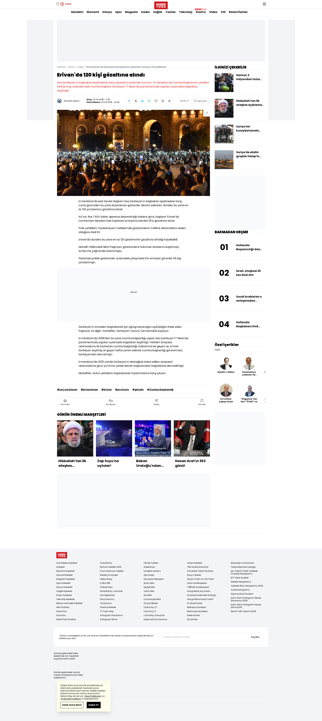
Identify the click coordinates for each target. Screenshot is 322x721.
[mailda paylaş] (156, 101)
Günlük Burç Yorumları (111, 591)
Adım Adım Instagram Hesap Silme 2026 (246, 606)
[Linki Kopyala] (169, 101)
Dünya (107, 12)
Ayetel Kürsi (149, 567)
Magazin (131, 12)
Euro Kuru (61, 615)
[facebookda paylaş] (129, 101)
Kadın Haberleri (64, 595)
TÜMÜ (217, 350)
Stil (223, 12)
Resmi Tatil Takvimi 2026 (243, 611)
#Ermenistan (89, 389)
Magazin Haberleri (65, 579)
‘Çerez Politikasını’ (93, 696)
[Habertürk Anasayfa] (161, 4)
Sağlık (157, 12)
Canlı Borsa (106, 562)
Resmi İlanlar (238, 12)
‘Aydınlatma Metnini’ (70, 698)
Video (213, 12)
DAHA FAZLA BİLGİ (72, 705)
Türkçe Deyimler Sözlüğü (243, 567)
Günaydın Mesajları (154, 579)
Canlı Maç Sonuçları (154, 615)
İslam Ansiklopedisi (197, 583)
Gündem (77, 12)
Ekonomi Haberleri (65, 571)
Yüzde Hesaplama (240, 589)
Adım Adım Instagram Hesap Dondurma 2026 (246, 599)
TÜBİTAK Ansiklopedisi (198, 587)
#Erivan (106, 389)
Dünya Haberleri (64, 587)
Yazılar (171, 12)
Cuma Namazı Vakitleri (112, 571)
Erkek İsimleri (193, 615)
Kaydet (255, 637)
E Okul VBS (105, 583)
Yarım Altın (149, 591)
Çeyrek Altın (149, 587)
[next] (208, 445)
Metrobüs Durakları (196, 607)
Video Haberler (194, 562)
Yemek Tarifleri (151, 562)
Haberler (61, 66)
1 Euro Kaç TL (150, 611)
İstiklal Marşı (106, 579)
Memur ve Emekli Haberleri (69, 603)
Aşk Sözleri (149, 575)
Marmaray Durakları (197, 611)
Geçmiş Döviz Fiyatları (242, 593)
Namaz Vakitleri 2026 (110, 567)
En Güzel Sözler (194, 603)
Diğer (80, 66)
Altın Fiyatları (62, 607)
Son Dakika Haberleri (66, 562)
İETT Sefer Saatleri (240, 577)
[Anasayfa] (61, 555)
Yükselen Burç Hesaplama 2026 (247, 585)
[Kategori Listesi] (264, 4)
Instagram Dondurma (111, 615)
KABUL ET (94, 705)
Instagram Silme (108, 619)
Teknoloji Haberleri (65, 599)
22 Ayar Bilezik (151, 603)
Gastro (201, 12)
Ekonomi (93, 12)
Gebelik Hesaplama (241, 581)
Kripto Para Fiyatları (66, 619)
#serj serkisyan (67, 389)
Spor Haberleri (63, 583)
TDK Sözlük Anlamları (197, 567)
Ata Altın (148, 595)
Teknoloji (185, 12)
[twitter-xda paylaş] (136, 101)
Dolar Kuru (61, 611)
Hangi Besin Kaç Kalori (198, 591)
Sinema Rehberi (108, 607)
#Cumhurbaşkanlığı (160, 389)
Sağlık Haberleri (64, 591)
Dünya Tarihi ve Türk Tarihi (200, 579)
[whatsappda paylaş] (149, 101)
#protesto (122, 389)
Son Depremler (107, 595)
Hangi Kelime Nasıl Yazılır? (200, 599)
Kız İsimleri (192, 619)
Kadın (145, 12)
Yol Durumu (106, 603)
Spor (118, 12)
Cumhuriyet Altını (152, 599)
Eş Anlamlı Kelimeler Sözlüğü (201, 595)
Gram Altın (149, 583)
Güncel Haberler (64, 575)
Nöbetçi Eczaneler (109, 575)
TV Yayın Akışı (107, 611)
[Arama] (58, 4)
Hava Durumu (107, 599)
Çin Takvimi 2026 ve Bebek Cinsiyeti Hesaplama (244, 572)
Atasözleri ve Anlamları (242, 562)
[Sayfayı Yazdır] (162, 101)
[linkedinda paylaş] (142, 101)
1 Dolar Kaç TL (150, 607)
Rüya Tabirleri (194, 575)
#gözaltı (138, 389)
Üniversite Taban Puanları (200, 571)
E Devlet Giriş (106, 587)
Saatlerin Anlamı (152, 571)
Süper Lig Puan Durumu (155, 619)
